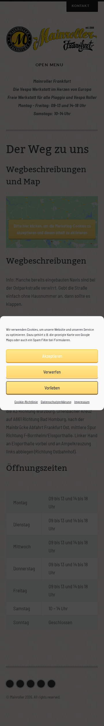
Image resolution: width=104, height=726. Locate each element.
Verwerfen (52, 371)
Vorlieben (52, 387)
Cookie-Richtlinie (26, 401)
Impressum (82, 401)
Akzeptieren (52, 356)
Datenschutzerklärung (56, 401)
